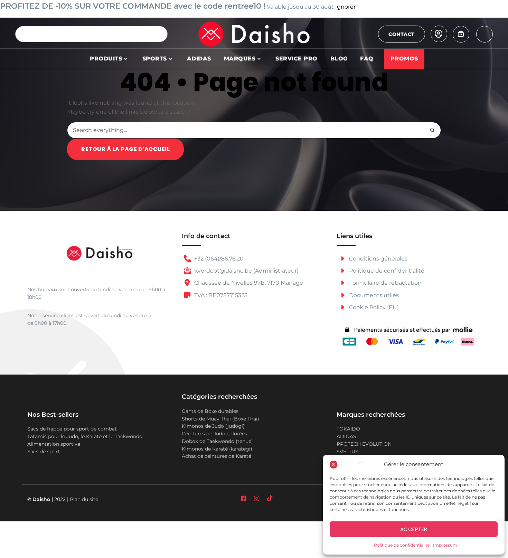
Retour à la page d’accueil (125, 149)
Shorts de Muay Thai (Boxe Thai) (220, 419)
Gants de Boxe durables (210, 411)
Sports (154, 58)
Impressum (445, 545)
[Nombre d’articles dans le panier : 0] (461, 34)
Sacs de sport (43, 451)
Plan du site (84, 499)
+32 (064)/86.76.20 (218, 258)
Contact (401, 34)
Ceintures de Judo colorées (214, 433)
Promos (404, 58)
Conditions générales (377, 258)
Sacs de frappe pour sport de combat (72, 429)
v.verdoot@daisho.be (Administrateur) (246, 270)
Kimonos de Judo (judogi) (213, 426)
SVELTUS (347, 451)
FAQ (367, 58)
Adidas (199, 58)
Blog (339, 58)
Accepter (413, 529)
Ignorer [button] (345, 6)
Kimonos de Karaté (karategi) (217, 449)
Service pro (296, 58)
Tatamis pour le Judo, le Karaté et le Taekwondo (84, 436)
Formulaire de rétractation (385, 283)
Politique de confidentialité (402, 545)
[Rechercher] (159, 34)
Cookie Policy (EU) (373, 307)
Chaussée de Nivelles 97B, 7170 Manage (248, 283)
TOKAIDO (348, 429)
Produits (106, 58)
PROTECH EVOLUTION (364, 444)
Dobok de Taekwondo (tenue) (217, 441)
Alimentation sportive (53, 444)
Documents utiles (373, 295)
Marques (240, 58)
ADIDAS (346, 436)
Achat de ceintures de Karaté (216, 456)
